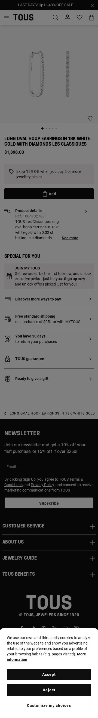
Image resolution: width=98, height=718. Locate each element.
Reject (49, 690)
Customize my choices (49, 705)
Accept (49, 674)
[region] (49, 673)
